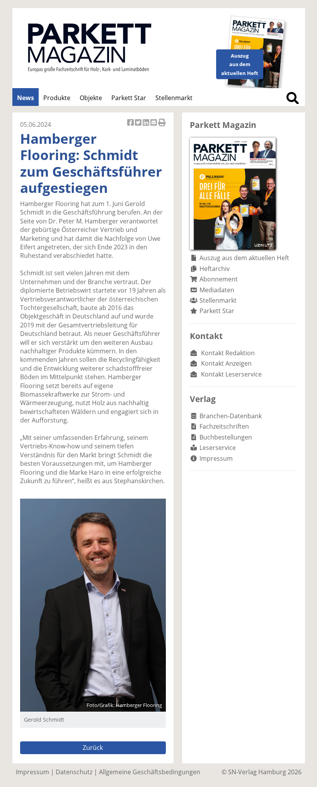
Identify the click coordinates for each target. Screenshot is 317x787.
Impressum (216, 458)
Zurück (93, 747)
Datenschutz (74, 772)
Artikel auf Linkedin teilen (146, 127)
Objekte (91, 98)
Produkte (56, 98)
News (25, 98)
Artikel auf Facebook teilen (131, 127)
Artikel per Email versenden (154, 127)
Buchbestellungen (225, 437)
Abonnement (218, 279)
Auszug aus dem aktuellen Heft (244, 258)
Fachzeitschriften (224, 426)
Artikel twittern (139, 127)
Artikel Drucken (162, 127)
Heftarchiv (214, 268)
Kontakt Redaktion (228, 353)
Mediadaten (216, 290)
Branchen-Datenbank (230, 416)
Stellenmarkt (174, 98)
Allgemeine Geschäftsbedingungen (149, 772)
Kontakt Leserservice (231, 374)
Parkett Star (128, 98)
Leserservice (217, 447)
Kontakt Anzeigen (226, 363)
